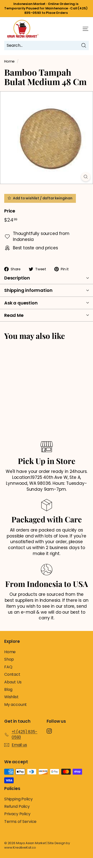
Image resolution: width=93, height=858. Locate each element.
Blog (8, 689)
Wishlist (11, 697)
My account (15, 704)
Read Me (14, 315)
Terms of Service (20, 821)
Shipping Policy (18, 799)
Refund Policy (17, 806)
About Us (13, 682)
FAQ (8, 667)
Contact (12, 674)
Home (9, 61)
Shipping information (28, 290)
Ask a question (20, 303)
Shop (9, 659)
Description (17, 278)
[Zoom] (85, 176)
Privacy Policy (17, 814)
